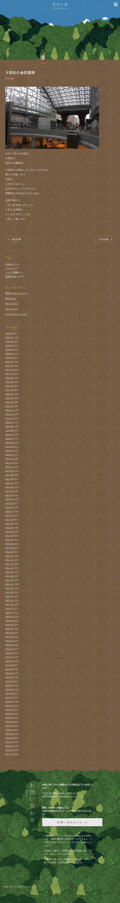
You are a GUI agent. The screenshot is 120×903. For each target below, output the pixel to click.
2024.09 (9, 426)
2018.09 (9, 718)
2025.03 (9, 402)
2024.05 (9, 442)
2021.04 (9, 592)
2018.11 (9, 709)
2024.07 (9, 434)
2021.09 (9, 572)
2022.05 (9, 540)
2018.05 (9, 734)
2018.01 (9, 750)
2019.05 (9, 685)
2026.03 (9, 353)
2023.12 (9, 463)
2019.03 (9, 693)
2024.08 (9, 430)
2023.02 (9, 503)
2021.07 (9, 580)
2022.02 (9, 552)
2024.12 (9, 414)
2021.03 (9, 596)
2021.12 (9, 560)
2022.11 (9, 515)
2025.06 (9, 390)
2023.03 (9, 499)
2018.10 (9, 714)
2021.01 (9, 604)
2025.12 (9, 366)
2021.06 (9, 584)
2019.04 (9, 689)
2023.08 (9, 479)
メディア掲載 (11, 272)
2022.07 (9, 531)
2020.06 (9, 633)
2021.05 (9, 588)
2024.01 (9, 459)
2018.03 (9, 742)
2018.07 (9, 726)
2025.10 (9, 374)
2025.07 (9, 386)
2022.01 (9, 556)
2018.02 (9, 746)
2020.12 (9, 608)
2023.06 (9, 487)
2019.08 (9, 673)
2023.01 (9, 507)
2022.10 (9, 519)
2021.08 (9, 576)
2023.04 (9, 495)
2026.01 (9, 362)
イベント (9, 268)
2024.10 (9, 422)
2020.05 (9, 637)
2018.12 (9, 705)
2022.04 (9, 544)
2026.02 (9, 358)
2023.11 (9, 467)
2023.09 (9, 475)
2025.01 (9, 410)
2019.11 (9, 661)
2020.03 (9, 645)
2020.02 (9, 649)
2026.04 (9, 349)
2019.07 (9, 677)
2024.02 (9, 455)
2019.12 (9, 657)
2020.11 (9, 612)
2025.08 (9, 382)
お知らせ (9, 264)
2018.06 (9, 730)
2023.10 (9, 471)
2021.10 (9, 568)
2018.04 (9, 738)
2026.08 (9, 333)
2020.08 (9, 625)
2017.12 (9, 754)
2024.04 (9, 447)
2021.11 (9, 564)
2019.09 (9, 669)
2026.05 (9, 345)
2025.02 (9, 406)
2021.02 (9, 600)
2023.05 (9, 491)
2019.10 (9, 665)
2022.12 (9, 511)
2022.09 (9, 523)
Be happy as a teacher (16, 314)
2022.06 (9, 536)
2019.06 (9, 681)
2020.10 (9, 616)
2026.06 (9, 341)
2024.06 (9, 438)
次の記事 (103, 239)
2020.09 (9, 620)
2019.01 (9, 701)
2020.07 (9, 629)
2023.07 (9, 483)
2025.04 (9, 398)
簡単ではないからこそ (16, 293)
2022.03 (9, 548)
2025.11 (9, 370)
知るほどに (10, 298)
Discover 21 (11, 309)
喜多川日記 (10, 276)
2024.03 (9, 451)
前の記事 (16, 239)
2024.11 (9, 418)
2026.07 (9, 337)
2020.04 (9, 641)
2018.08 (9, 722)
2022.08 (9, 527)
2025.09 (9, 378)
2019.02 (9, 697)
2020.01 (9, 653)
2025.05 (9, 394)
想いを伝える (11, 304)
